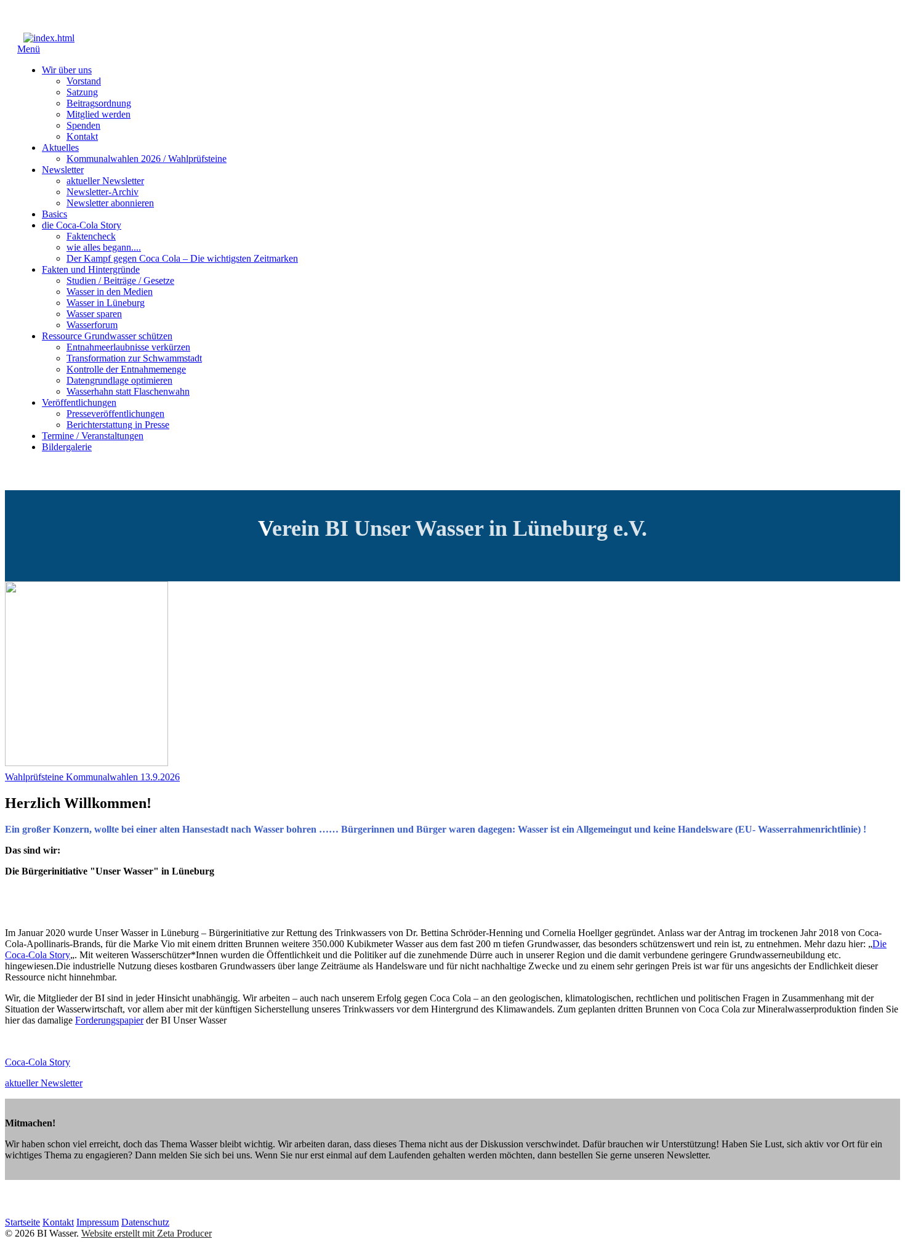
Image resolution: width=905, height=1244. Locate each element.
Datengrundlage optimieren (119, 380)
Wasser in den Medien (109, 291)
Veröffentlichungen (79, 402)
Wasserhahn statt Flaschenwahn (128, 391)
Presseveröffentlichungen (115, 413)
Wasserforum (92, 325)
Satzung (82, 92)
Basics (54, 214)
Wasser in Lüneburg (105, 302)
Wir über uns (67, 70)
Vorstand (83, 81)
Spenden (83, 125)
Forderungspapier (109, 1020)
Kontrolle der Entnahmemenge (126, 369)
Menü (28, 49)
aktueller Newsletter (105, 181)
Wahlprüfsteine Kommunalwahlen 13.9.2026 (92, 777)
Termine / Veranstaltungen (92, 435)
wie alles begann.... (103, 247)
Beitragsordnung (98, 103)
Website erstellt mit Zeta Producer (146, 1233)
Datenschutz (145, 1222)
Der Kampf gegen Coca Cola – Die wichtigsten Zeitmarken (182, 258)
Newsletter (63, 169)
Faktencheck (91, 236)
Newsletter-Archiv (102, 192)
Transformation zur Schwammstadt (134, 358)
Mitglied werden (98, 114)
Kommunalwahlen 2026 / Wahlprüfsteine (146, 158)
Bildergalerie (67, 447)
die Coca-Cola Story (81, 225)
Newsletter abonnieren (110, 203)
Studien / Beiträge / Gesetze (120, 280)
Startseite (22, 1222)
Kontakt (82, 136)
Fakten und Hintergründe (91, 269)
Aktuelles (60, 147)
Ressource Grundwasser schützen (107, 336)
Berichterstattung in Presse (117, 424)
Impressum (97, 1222)
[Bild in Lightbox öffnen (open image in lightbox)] (86, 762)
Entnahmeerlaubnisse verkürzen (128, 347)
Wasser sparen (94, 314)
